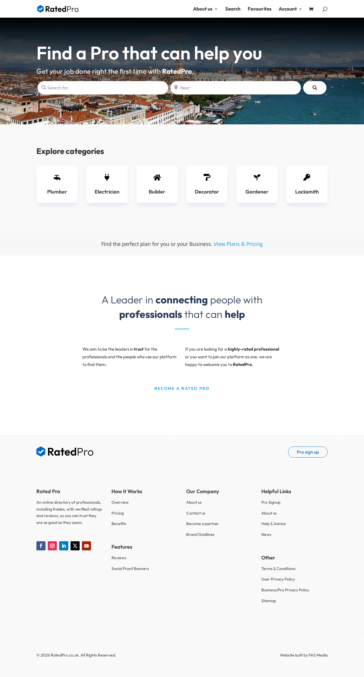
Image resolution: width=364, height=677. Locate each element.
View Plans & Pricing (238, 243)
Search (233, 9)
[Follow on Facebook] (41, 545)
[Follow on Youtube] (86, 545)
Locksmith (307, 191)
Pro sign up (308, 452)
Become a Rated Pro (182, 388)
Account (288, 9)
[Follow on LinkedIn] (63, 545)
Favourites (260, 9)
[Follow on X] (75, 545)
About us (202, 9)
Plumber (57, 191)
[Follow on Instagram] (52, 545)
